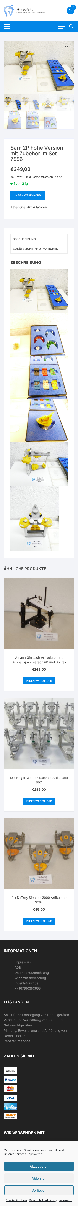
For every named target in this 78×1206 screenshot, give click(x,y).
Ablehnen (39, 1178)
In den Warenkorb (28, 195)
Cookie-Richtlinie (16, 1200)
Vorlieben (39, 1190)
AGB (18, 967)
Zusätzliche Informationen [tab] (35, 248)
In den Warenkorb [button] (39, 681)
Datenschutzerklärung (43, 1200)
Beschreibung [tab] (24, 239)
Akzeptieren (39, 1166)
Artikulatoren (37, 207)
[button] (66, 48)
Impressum (65, 1200)
